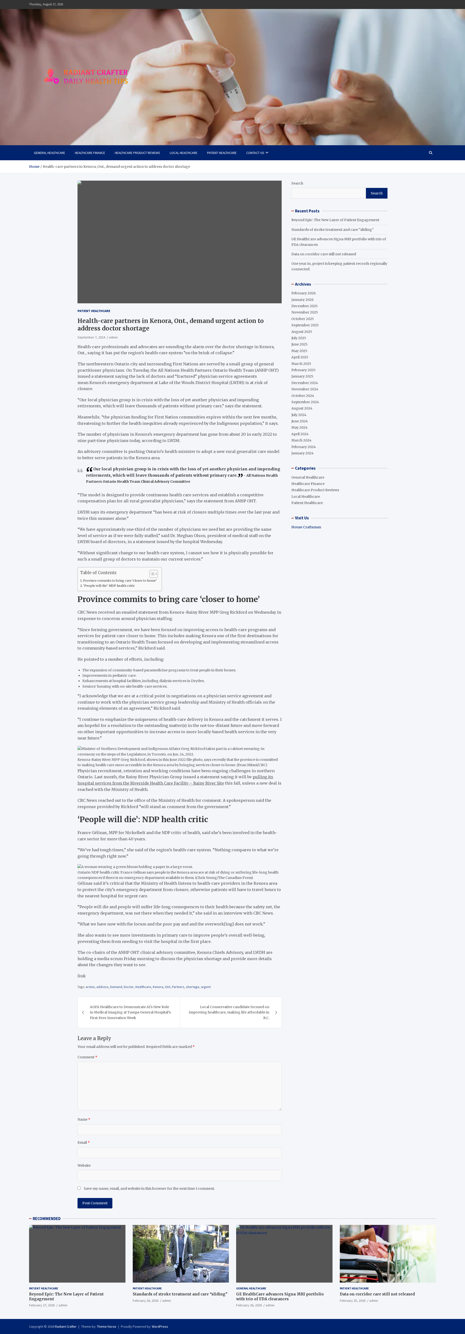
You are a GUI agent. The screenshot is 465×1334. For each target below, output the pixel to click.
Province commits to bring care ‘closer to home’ (120, 580)
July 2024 (298, 415)
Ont (167, 987)
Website (84, 1165)
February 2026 (303, 293)
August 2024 (301, 408)
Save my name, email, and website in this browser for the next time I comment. (149, 1188)
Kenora (158, 987)
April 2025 (299, 357)
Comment (87, 1057)
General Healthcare (49, 153)
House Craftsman (306, 527)
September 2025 (305, 325)
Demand (116, 987)
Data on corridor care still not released (323, 254)
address (102, 987)
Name (84, 1119)
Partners (178, 987)
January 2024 (302, 453)
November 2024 (304, 389)
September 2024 (305, 402)
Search (297, 183)
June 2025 (299, 344)
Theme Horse (106, 1326)
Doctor (129, 987)
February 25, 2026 (352, 1300)
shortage (192, 987)
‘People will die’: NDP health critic (109, 585)
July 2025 (298, 338)
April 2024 (300, 434)
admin (113, 337)
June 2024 (299, 421)
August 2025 (301, 331)
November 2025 (304, 312)
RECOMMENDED (47, 1218)
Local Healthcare (183, 153)
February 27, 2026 (42, 1305)
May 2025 (299, 351)
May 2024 (299, 427)
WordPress (160, 1326)
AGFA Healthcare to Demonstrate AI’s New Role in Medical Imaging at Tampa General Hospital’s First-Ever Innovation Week (130, 1012)
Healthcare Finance (90, 153)
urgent (206, 987)
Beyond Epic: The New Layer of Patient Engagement (335, 220)
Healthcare (143, 987)
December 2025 (304, 306)
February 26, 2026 (145, 1300)
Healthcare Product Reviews (137, 153)
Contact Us (255, 153)
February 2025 (303, 370)
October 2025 (302, 319)
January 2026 (302, 299)
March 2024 (301, 440)
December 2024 (304, 383)
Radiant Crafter (66, 1326)
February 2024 (303, 447)
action (90, 987)
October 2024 (302, 396)
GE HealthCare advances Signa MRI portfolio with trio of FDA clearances (280, 1296)
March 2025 (301, 364)
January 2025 (302, 376)
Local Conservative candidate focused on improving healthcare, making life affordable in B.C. (229, 1012)
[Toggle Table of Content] (151, 574)
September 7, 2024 (91, 337)
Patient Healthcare (222, 153)
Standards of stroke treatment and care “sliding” (332, 229)
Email (84, 1142)
